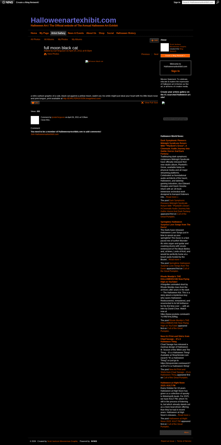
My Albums (77, 39)
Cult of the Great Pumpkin (173, 215)
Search (217, 2)
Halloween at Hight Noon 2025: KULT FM (173, 384)
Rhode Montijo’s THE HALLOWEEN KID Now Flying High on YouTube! (175, 279)
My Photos (63, 39)
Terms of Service (184, 441)
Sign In (177, 2)
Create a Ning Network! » (175, 56)
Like (36, 103)
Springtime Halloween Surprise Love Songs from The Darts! (175, 224)
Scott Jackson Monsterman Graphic (62, 441)
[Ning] (7, 2)
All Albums (49, 39)
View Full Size (151, 102)
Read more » (172, 197)
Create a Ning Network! (27, 2)
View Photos (53, 54)
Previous (145, 54)
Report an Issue (167, 441)
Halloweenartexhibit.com (73, 20)
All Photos (35, 39)
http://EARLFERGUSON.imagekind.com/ (82, 98)
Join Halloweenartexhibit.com (45, 134)
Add (156, 40)
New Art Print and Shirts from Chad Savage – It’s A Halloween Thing (175, 339)
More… (187, 432)
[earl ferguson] (36, 56)
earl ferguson (59, 51)
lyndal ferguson (58, 117)
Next (156, 54)
